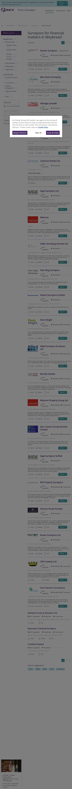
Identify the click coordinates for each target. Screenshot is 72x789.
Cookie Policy (43, 127)
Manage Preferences (20, 133)
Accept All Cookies (53, 133)
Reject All (38, 133)
